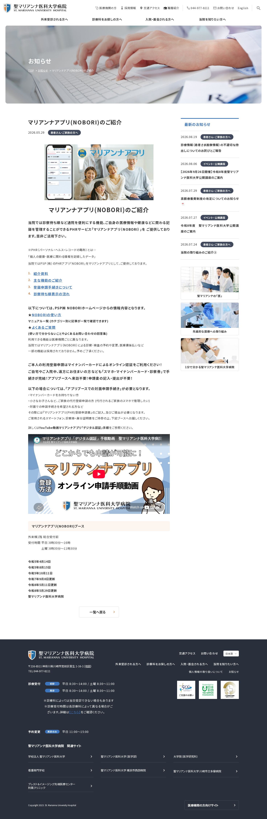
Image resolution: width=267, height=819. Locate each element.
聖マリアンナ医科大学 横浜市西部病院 (123, 770)
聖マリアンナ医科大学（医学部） (119, 756)
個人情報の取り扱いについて (206, 672)
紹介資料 (41, 273)
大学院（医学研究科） (185, 756)
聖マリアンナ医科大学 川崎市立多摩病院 (197, 771)
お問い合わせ (225, 8)
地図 (87, 666)
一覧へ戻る (98, 612)
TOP (31, 70)
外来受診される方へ (54, 19)
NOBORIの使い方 (46, 314)
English (243, 8)
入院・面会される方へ (159, 19)
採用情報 (130, 8)
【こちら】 (75, 712)
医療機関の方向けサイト (203, 805)
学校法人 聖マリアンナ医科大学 (46, 756)
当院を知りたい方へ (212, 19)
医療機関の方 (107, 8)
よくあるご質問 (44, 327)
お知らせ (43, 70)
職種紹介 (173, 8)
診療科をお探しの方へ (107, 19)
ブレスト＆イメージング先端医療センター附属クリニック (51, 786)
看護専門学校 (36, 770)
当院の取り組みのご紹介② (199, 252)
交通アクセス (152, 8)
